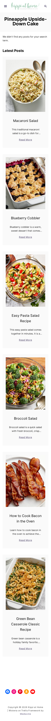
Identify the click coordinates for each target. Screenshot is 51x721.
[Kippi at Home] (25, 6)
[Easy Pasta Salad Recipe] (25, 280)
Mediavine (25, 714)
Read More (25, 140)
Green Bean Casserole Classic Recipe (25, 624)
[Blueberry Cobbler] (25, 183)
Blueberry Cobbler (25, 218)
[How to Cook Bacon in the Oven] (25, 481)
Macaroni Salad (25, 121)
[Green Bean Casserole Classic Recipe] (25, 584)
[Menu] (5, 6)
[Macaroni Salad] (25, 86)
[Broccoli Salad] (25, 383)
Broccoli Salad (25, 418)
